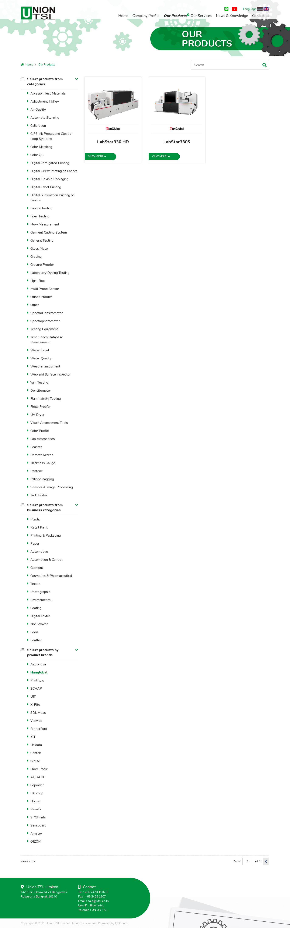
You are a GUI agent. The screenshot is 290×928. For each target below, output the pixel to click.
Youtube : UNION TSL (92, 910)
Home (123, 15)
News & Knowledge (232, 15)
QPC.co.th (121, 923)
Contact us (260, 15)
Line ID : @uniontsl (90, 905)
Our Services (201, 15)
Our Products (175, 15)
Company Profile (145, 15)
